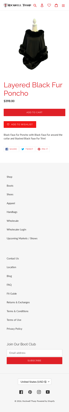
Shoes (10, 194)
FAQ (9, 284)
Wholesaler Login (16, 229)
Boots (10, 185)
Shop (9, 176)
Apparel (11, 203)
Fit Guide (12, 293)
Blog (9, 275)
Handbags (12, 211)
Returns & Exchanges (18, 302)
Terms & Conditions (17, 311)
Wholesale (13, 220)
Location (11, 267)
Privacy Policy (14, 328)
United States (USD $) (33, 381)
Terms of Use (14, 319)
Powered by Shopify (46, 401)
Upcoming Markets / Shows (22, 238)
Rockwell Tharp (29, 401)
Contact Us (13, 258)
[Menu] (63, 5)
